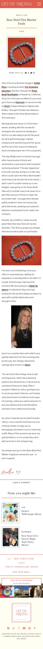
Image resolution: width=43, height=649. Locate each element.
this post (20, 102)
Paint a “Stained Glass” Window (22, 567)
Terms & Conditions (12, 636)
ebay (27, 364)
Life (23, 507)
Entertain (26, 532)
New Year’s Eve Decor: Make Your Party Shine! (30, 540)
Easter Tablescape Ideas (31, 512)
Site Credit (22, 639)
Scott (7, 106)
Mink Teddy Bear (21, 572)
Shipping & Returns (30, 636)
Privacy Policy (34, 634)
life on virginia (20, 634)
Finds (21, 31)
